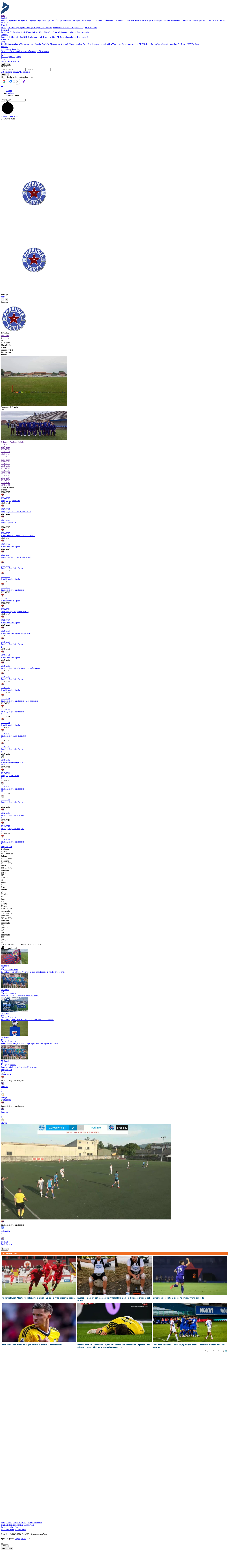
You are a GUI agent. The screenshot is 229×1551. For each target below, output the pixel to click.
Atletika (38, 44)
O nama (9, 1522)
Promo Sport (156, 44)
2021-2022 (5, 459)
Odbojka (35, 51)
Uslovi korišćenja (20, 1522)
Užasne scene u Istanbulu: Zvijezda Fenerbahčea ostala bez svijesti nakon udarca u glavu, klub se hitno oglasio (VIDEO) (113, 1345)
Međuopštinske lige (71, 20)
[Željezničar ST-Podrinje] (86, 1219)
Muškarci (10, 93)
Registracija (25, 72)
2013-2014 (5, 478)
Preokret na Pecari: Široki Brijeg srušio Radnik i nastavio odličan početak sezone (189, 1345)
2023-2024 (5, 454)
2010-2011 (5, 485)
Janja (3, 297)
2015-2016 (5, 473)
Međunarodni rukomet (67, 32)
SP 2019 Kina (91, 27)
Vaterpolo (65, 44)
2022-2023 (5, 456)
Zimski (4, 44)
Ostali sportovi (128, 44)
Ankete (11, 1529)
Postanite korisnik (8, 1525)
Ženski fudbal (112, 20)
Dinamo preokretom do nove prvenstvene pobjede (178, 1298)
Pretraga (18, 1527)
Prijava (7, 64)
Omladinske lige (98, 20)
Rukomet (45, 51)
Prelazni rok (206, 20)
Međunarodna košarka (62, 27)
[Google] (4, 81)
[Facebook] (11, 81)
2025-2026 (5, 449)
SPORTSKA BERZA (10, 61)
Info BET (139, 44)
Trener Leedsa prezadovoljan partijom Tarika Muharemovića (32, 1344)
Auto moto (29, 44)
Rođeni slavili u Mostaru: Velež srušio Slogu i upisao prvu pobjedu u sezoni (38, 1298)
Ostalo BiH (142, 20)
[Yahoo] (24, 81)
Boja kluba (5, 343)
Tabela (21, 442)
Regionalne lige (43, 20)
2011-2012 (5, 482)
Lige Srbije (152, 20)
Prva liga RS (21, 20)
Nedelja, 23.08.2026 (9, 116)
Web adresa (6, 352)
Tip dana (195, 44)
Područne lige (56, 20)
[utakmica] (6, 1074)
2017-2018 (5, 468)
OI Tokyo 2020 (184, 44)
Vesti (3, 15)
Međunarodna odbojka (66, 37)
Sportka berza (20, 1529)
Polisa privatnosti (35, 1522)
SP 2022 (223, 20)
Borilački (45, 44)
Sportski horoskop (169, 44)
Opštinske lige (85, 20)
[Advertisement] (114, 139)
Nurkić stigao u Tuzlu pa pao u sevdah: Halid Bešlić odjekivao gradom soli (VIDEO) (113, 1299)
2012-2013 (5, 480)
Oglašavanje (29, 1525)
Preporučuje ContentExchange (214, 1351)
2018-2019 (5, 466)
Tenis (22, 44)
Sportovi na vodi (99, 44)
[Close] (2, 1543)
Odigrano (5, 442)
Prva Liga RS (6, 32)
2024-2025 (5, 451)
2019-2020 (5, 463)
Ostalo (26, 27)
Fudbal (6, 51)
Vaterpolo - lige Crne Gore (80, 44)
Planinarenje (55, 44)
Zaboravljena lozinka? (10, 72)
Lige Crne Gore (163, 20)
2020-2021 (5, 461)
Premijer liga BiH (8, 20)
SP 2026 (4, 23)
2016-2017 (5, 471)
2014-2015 (5, 475)
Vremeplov (117, 44)
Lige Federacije (130, 20)
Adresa (4, 347)
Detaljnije (5, 335)
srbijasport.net (20, 1538)
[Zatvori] (2, 1247)
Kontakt (19, 1525)
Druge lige (31, 20)
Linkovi (4, 1529)
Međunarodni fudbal (179, 20)
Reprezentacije (194, 20)
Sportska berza (13, 44)
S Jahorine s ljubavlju (10, 49)
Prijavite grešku (7, 1527)
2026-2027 (5, 444)
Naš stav (147, 44)
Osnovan (5, 338)
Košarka (24, 51)
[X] (17, 82)
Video (109, 44)
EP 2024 (215, 20)
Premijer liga (17, 27)
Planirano (13, 442)
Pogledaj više (6, 846)
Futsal (120, 20)
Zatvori (4, 1249)
